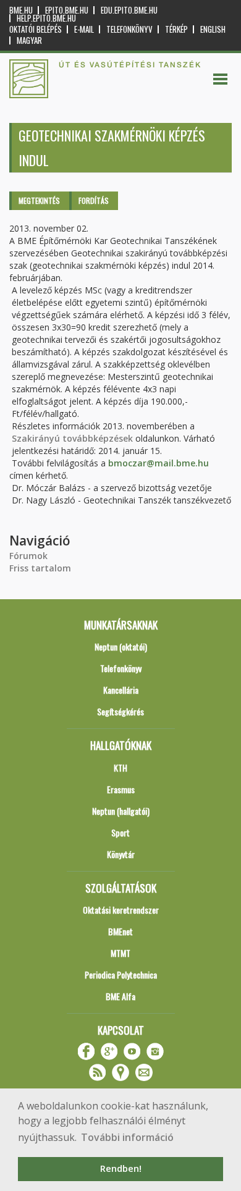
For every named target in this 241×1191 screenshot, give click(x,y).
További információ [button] (127, 1137)
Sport (120, 832)
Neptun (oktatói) (121, 646)
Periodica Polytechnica (121, 974)
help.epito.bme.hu (46, 18)
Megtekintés (39, 200)
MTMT (120, 952)
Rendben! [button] (121, 1168)
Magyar (29, 40)
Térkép (176, 29)
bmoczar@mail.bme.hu (158, 463)
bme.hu (21, 10)
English (213, 29)
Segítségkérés (120, 711)
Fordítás (93, 200)
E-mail (84, 29)
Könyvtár (121, 854)
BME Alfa (120, 996)
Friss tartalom (40, 568)
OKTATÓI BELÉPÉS (35, 29)
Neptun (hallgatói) (121, 810)
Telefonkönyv (129, 29)
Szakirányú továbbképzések (72, 438)
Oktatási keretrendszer (121, 909)
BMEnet (120, 931)
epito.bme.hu (66, 10)
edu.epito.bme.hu (129, 10)
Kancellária (120, 689)
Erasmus (121, 789)
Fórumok (28, 556)
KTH (120, 767)
